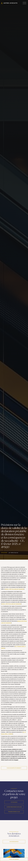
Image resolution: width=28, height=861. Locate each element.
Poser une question (14, 859)
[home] (9, 3)
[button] (24, 3)
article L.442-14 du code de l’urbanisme (11, 604)
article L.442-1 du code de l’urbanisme (14, 589)
